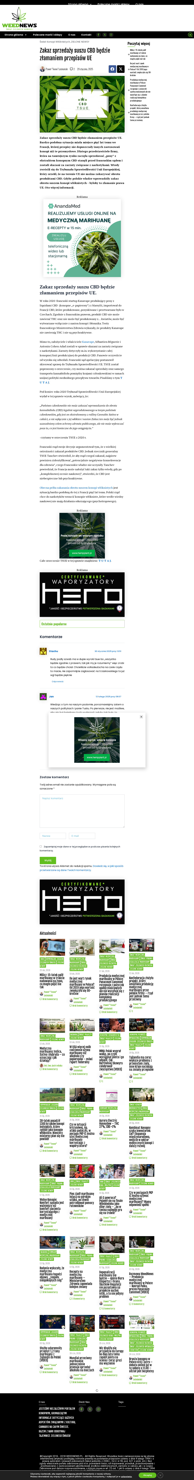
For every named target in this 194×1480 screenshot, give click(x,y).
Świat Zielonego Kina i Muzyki (110, 1334)
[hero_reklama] (82, 594)
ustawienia (126, 1476)
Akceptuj (147, 1475)
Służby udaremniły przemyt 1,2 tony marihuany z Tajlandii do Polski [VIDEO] (51, 1354)
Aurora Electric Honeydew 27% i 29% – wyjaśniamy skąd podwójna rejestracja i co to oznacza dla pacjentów (81, 1428)
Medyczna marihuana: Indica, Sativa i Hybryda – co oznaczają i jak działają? (52, 1055)
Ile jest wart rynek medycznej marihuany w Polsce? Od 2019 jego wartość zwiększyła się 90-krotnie (140, 69)
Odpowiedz (58, 681)
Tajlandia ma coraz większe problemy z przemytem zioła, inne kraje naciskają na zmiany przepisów (141, 1064)
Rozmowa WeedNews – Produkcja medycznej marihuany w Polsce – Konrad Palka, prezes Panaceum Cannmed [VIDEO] (141, 1283)
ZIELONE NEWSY (80, 42)
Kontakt (86, 35)
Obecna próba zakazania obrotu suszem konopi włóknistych (76, 487)
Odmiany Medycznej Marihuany (50, 1254)
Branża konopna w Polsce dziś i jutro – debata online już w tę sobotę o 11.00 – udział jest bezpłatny (141, 1365)
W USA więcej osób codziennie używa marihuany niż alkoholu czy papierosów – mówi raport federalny (81, 1054)
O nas (139, 4)
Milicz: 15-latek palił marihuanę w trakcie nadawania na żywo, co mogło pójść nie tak (138, 54)
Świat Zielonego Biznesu (78, 964)
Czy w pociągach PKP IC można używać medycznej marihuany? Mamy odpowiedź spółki (141, 1199)
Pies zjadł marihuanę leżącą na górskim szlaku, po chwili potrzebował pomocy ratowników (82, 1200)
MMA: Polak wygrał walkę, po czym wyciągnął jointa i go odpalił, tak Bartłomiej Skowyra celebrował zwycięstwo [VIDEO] (111, 1060)
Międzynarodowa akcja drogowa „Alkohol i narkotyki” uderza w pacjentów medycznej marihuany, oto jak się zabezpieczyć (111, 1438)
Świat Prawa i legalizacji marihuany (141, 960)
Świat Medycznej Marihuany (77, 961)
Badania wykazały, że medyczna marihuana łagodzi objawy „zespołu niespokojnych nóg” (52, 1274)
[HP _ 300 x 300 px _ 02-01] (82, 535)
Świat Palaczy (85, 1034)
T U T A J (105, 560)
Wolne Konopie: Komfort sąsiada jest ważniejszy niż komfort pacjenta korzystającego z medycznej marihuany (52, 1209)
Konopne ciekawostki (110, 1035)
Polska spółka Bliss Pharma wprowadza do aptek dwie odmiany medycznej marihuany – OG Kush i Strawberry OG (52, 1426)
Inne (42, 959)
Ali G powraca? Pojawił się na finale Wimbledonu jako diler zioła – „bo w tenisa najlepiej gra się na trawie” (111, 1205)
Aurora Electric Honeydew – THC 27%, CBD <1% (109, 1124)
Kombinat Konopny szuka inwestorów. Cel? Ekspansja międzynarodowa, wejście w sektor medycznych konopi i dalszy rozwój (141, 1137)
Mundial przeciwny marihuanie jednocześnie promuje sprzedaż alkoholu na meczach (82, 1364)
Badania (73, 1034)
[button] (141, 717)
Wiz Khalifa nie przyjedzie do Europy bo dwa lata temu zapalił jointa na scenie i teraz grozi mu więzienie (111, 1355)
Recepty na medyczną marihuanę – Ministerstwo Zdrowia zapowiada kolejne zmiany (81, 1279)
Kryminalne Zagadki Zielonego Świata (52, 961)
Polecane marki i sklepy (113, 4)
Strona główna (78, 4)
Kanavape (88, 342)
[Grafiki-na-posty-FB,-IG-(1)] (82, 237)
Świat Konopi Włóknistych (55, 42)
